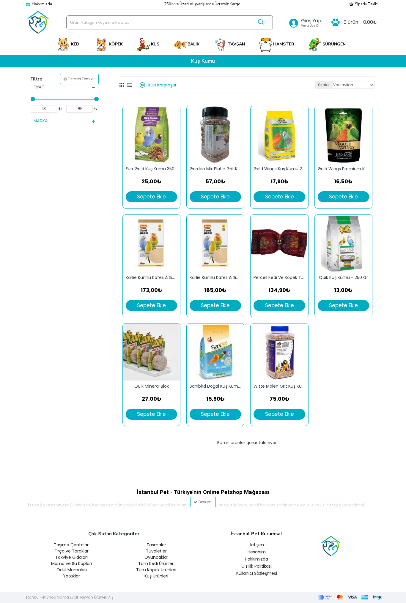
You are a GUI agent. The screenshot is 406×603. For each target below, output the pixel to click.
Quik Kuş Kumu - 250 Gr (343, 277)
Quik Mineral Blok (151, 386)
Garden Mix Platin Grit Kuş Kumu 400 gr (215, 168)
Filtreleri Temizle (81, 78)
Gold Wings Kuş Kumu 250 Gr (279, 168)
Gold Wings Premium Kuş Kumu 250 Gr (343, 168)
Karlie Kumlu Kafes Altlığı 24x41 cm (151, 277)
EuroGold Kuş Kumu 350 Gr (151, 168)
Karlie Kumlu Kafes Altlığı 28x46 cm (215, 277)
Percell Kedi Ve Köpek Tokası (279, 277)
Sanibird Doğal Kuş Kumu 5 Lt (215, 386)
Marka (41, 121)
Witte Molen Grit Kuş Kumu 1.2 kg (279, 386)
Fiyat (39, 87)
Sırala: (324, 84)
